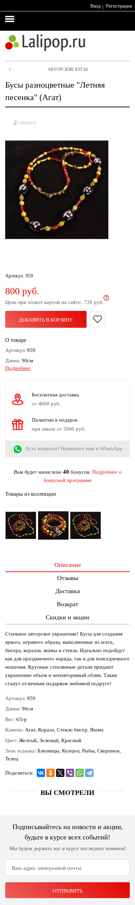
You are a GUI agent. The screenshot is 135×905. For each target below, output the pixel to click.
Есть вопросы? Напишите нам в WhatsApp (74, 448)
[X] (60, 773)
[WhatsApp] (79, 773)
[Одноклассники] (50, 773)
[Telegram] (89, 773)
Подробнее (17, 368)
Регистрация (119, 6)
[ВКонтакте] (41, 773)
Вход (95, 6)
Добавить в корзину (46, 320)
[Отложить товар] (97, 319)
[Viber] (70, 773)
